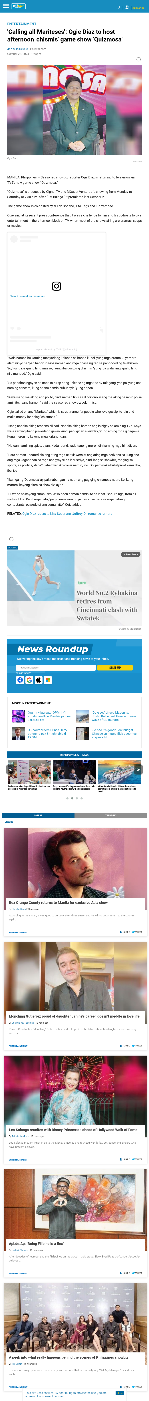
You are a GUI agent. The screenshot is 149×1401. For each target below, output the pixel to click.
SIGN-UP (115, 667)
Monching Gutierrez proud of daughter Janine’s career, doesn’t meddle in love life (74, 1016)
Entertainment (21, 24)
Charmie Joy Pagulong (23, 1023)
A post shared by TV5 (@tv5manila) (56, 349)
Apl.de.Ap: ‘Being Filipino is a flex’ (36, 1243)
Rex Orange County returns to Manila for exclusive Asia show (58, 902)
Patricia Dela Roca (20, 1136)
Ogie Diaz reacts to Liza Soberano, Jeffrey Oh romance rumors (67, 514)
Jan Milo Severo (17, 49)
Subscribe (138, 8)
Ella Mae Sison (19, 909)
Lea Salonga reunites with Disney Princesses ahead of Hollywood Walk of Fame (73, 1130)
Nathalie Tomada (20, 1250)
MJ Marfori (17, 1364)
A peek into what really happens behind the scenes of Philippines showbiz (68, 1357)
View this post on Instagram (27, 295)
